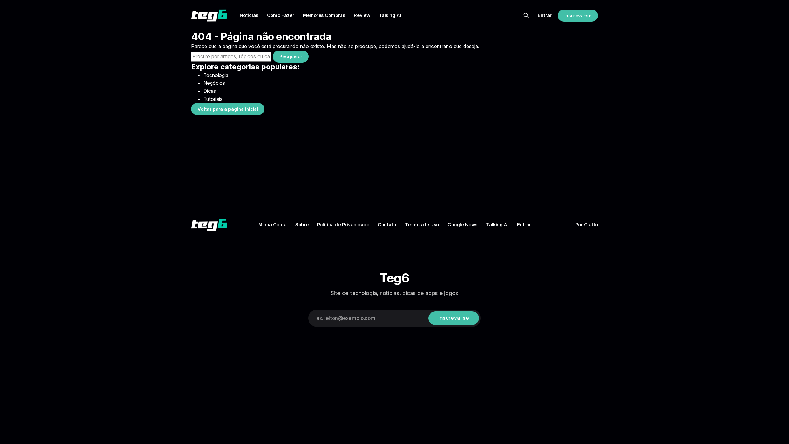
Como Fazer (280, 15)
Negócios (214, 83)
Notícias (249, 15)
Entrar (545, 15)
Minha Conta (272, 225)
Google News (462, 225)
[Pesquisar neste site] (526, 15)
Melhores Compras (324, 15)
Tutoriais (213, 99)
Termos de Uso (422, 225)
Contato (387, 225)
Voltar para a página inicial (228, 109)
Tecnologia (215, 75)
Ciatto (591, 225)
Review (362, 15)
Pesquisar (290, 57)
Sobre (302, 225)
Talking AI (390, 15)
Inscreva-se (577, 15)
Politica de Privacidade (343, 225)
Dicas (209, 91)
